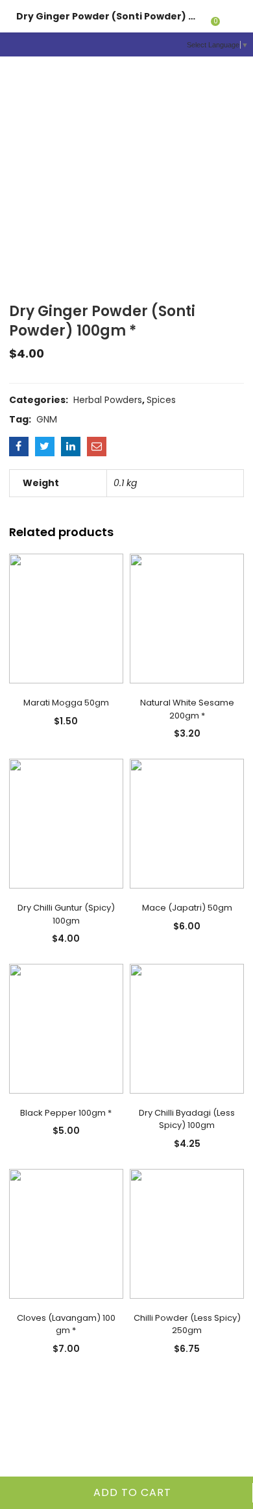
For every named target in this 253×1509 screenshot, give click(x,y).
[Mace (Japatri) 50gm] (187, 822)
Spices (161, 399)
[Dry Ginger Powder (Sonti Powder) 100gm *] (19, 446)
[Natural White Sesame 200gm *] (187, 617)
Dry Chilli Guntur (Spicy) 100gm (66, 914)
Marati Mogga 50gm (66, 702)
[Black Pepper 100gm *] (66, 1028)
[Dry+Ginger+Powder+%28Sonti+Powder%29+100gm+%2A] (44, 446)
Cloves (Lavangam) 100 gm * (66, 1324)
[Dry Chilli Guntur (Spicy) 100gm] (66, 822)
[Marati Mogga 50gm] (66, 617)
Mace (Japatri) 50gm (187, 908)
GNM (46, 419)
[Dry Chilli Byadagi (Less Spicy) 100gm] (187, 1028)
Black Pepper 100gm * (66, 1113)
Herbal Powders (107, 399)
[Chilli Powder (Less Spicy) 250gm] (187, 1232)
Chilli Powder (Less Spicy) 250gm (187, 1324)
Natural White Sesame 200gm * (187, 709)
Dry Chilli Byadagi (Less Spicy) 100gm (187, 1119)
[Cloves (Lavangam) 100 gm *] (66, 1232)
